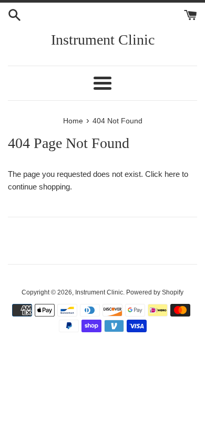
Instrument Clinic (103, 39)
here (172, 174)
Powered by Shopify (154, 292)
